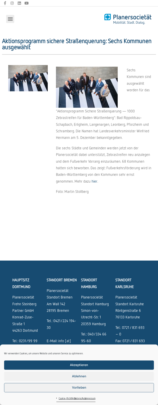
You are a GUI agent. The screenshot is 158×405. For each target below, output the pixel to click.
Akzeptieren (79, 365)
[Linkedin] (19, 3)
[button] (10, 19)
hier (94, 181)
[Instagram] (12, 3)
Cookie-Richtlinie (67, 398)
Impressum (90, 398)
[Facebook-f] (5, 3)
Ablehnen (79, 376)
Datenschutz (80, 398)
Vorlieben (79, 387)
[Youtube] (26, 3)
